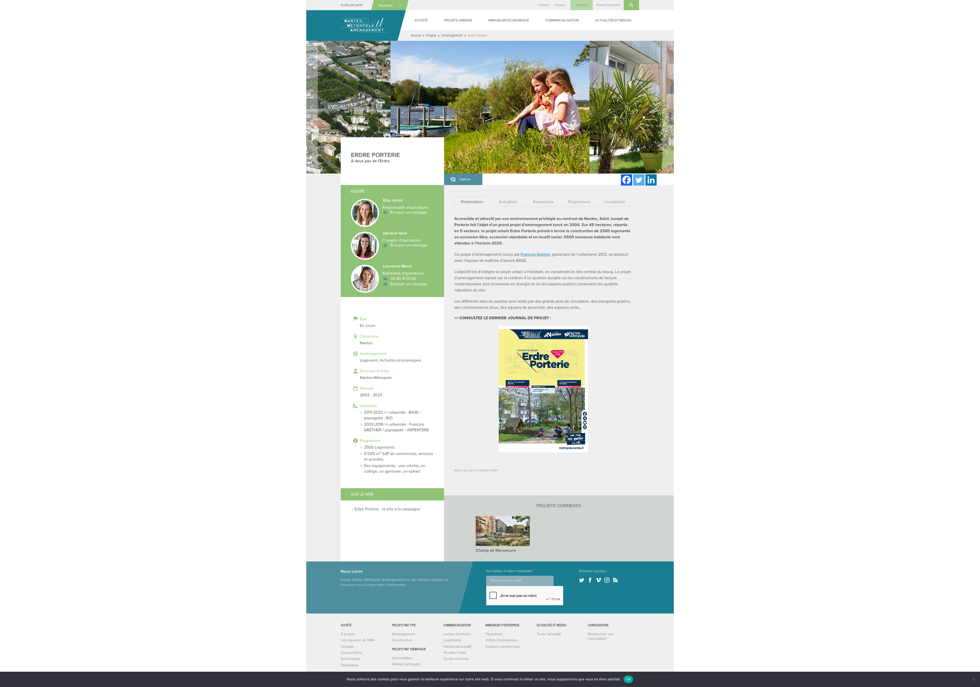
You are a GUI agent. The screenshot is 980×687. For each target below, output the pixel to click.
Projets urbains (458, 20)
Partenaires (350, 665)
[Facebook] (626, 180)
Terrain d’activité (456, 659)
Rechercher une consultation (601, 636)
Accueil (416, 35)
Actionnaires (350, 659)
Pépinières (493, 634)
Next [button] (668, 107)
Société (420, 20)
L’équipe (347, 646)
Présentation (472, 201)
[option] (490, 107)
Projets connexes (558, 505)
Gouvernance (351, 653)
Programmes (579, 201)
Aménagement (452, 35)
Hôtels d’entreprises (501, 640)
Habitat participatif (406, 664)
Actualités (508, 201)
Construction (402, 640)
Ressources (543, 201)
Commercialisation (562, 20)
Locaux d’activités (457, 634)
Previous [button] (312, 107)
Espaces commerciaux (503, 646)
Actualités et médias (613, 20)
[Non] (973, 679)
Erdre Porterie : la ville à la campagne (387, 509)
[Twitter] (638, 180)
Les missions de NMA (358, 640)
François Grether (535, 254)
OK (628, 679)
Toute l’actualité (549, 634)
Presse (560, 5)
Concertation (402, 658)
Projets (431, 35)
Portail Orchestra (608, 5)
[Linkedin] (651, 180)
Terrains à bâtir (455, 653)
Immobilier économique (508, 20)
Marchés (581, 5)
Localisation (614, 201)
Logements (452, 640)
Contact (543, 5)
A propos (348, 634)
